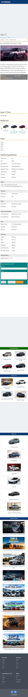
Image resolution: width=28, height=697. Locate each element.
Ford (17, 662)
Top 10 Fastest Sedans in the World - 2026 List (13, 582)
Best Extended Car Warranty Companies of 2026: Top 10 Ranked (14, 567)
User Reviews (12, 39)
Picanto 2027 (6, 130)
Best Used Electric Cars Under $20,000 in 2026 (14, 613)
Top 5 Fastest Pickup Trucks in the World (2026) (13, 550)
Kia (2, 683)
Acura (3, 664)
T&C (17, 677)
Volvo (3, 679)
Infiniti (3, 666)
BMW (3, 667)
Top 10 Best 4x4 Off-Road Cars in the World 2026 (13, 631)
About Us (17, 675)
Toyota (3, 660)
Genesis (3, 681)
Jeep (17, 666)
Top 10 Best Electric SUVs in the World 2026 (13, 598)
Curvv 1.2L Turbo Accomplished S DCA (14, 133)
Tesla (3, 675)
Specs (7, 39)
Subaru (17, 660)
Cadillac (3, 677)
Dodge (3, 662)
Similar (2, 39)
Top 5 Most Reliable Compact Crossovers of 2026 (13, 649)
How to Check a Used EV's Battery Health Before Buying (14, 534)
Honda (17, 664)
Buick (17, 667)
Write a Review (17, 76)
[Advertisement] (14, 19)
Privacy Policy (18, 679)
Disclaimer (18, 681)
